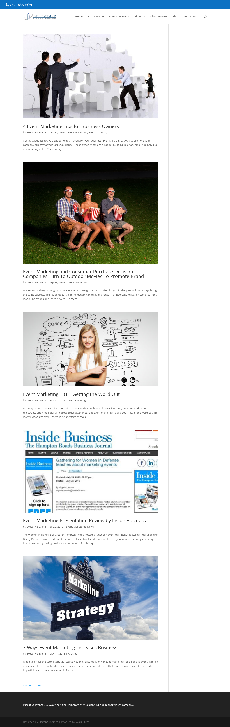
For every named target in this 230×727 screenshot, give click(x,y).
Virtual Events (95, 16)
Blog (175, 16)
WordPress (82, 722)
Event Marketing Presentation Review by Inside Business (84, 520)
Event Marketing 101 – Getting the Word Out (71, 394)
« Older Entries (32, 685)
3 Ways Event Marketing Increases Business (70, 647)
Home (79, 16)
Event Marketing (77, 132)
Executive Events (37, 132)
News (90, 526)
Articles (72, 653)
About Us (140, 16)
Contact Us (189, 16)
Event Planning (98, 132)
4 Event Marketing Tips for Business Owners (71, 126)
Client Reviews (159, 16)
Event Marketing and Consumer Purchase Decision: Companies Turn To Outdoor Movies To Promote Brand (83, 273)
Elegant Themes (48, 722)
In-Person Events (119, 16)
